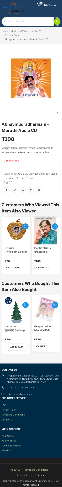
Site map (40, 475)
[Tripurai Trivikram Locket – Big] (16, 230)
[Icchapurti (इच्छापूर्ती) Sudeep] (16, 309)
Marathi (45, 173)
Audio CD (37, 31)
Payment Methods (11, 445)
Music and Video (19, 31)
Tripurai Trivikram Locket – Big (16, 251)
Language (34, 173)
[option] (31, 78)
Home (5, 31)
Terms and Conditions (13, 414)
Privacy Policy (9, 409)
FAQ (4, 405)
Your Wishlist (9, 440)
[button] (38, 4)
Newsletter (7, 450)
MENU (48, 5)
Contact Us (8, 419)
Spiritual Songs (13, 35)
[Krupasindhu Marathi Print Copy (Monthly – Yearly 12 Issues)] (46, 309)
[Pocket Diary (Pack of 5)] (46, 230)
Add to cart (16, 347)
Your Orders (8, 435)
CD (10, 182)
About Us (15, 469)
